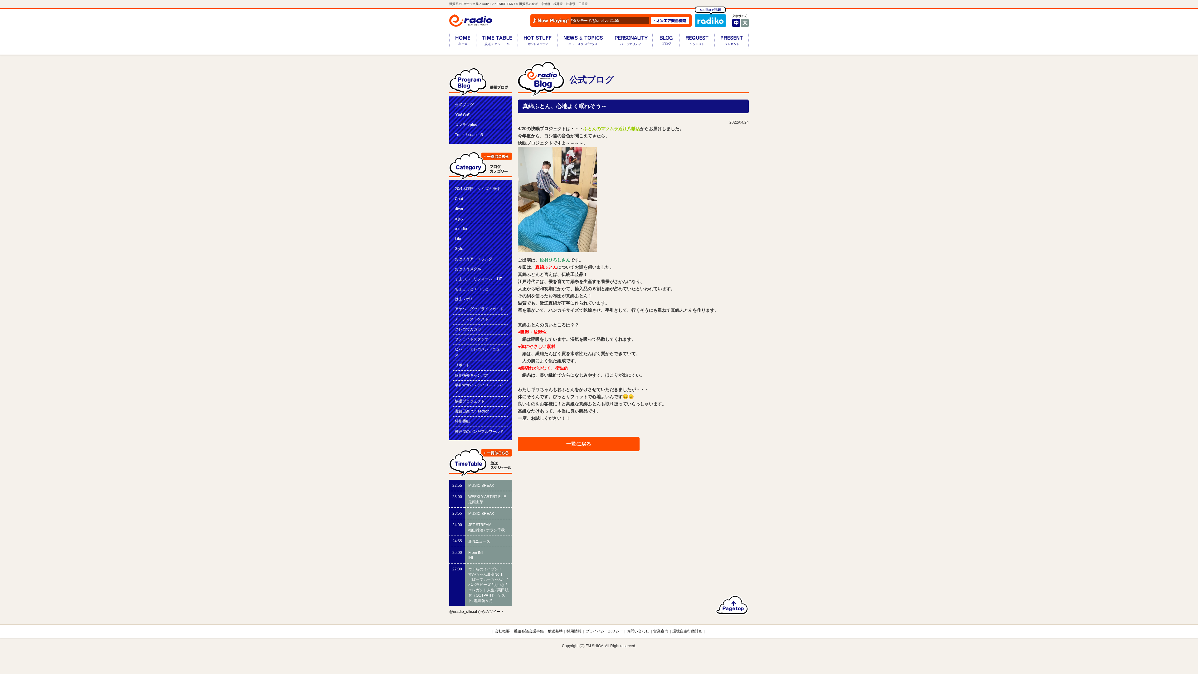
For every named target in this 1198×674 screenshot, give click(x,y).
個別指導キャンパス (472, 375)
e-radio (461, 229)
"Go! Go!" (462, 115)
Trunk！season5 (469, 135)
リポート (462, 365)
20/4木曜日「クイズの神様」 (479, 189)
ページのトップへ (732, 605)
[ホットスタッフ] (537, 42)
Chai (459, 199)
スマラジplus (466, 125)
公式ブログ (464, 105)
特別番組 (462, 421)
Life (458, 239)
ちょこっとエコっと (472, 289)
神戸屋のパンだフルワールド (479, 431)
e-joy (459, 219)
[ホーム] (462, 42)
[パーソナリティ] (630, 42)
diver (459, 209)
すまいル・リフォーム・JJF (478, 279)
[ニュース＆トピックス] (583, 42)
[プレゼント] (731, 42)
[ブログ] (665, 42)
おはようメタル (468, 269)
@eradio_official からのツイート (476, 611)
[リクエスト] (696, 42)
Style (459, 249)
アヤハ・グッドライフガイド (479, 309)
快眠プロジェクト (470, 401)
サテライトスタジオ (472, 339)
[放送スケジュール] (497, 42)
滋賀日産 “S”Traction (472, 411)
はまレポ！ (464, 299)
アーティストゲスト (472, 319)
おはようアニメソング (473, 259)
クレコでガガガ (468, 329)
